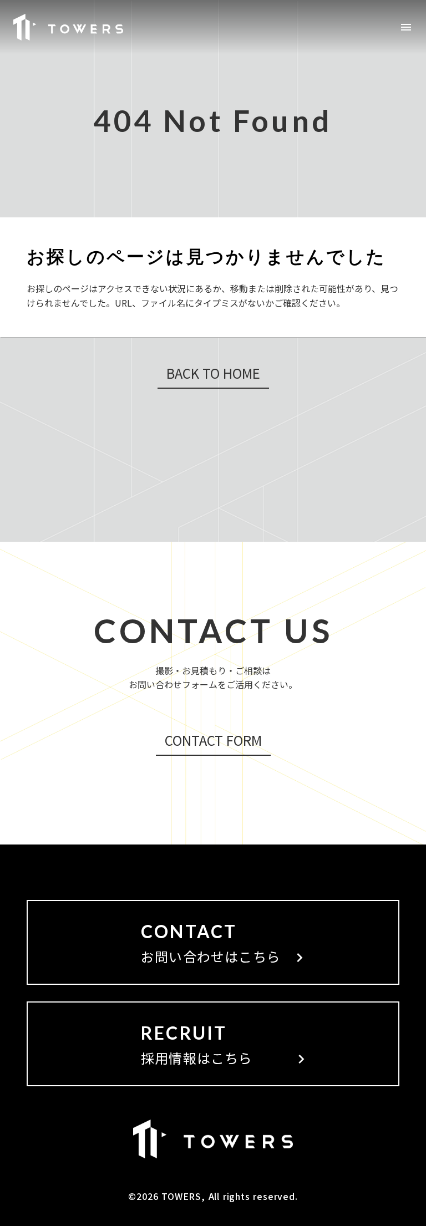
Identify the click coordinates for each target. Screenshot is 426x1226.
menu (406, 27)
